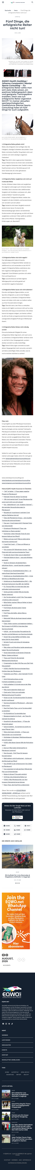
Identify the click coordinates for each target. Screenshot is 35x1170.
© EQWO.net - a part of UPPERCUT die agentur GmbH (17, 1154)
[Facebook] (3, 1024)
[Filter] (3, 955)
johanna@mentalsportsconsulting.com (18, 458)
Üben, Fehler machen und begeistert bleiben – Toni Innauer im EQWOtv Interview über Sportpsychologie (17, 626)
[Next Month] (23, 959)
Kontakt (5, 1055)
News (16, 10)
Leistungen (6, 1040)
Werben (5, 1035)
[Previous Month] (19, 959)
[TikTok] (12, 1024)
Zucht (26, 1074)
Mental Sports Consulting (16, 84)
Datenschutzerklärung (17, 1163)
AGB (20, 1160)
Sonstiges (10, 1074)
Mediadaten (6, 1045)
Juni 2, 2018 (18, 33)
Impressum (27, 1160)
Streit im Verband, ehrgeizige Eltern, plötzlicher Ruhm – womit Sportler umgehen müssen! (16, 565)
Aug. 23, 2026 (15, 1119)
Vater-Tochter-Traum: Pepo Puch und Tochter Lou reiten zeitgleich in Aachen (22, 1139)
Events (4, 1050)
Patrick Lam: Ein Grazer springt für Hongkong (20, 1116)
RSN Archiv (25, 1072)
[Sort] (6, 955)
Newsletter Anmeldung (11, 1060)
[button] (15, 883)
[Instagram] (6, 1024)
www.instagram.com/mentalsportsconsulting (16, 483)
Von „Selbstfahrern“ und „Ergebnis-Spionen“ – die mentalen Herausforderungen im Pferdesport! (17, 507)
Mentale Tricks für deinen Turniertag (15, 496)
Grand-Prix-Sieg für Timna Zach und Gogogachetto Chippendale (21, 1105)
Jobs (7, 1072)
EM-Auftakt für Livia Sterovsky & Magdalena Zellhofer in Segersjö (17, 876)
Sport (17, 872)
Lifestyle (17, 16)
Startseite (8, 10)
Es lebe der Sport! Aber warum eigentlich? (17, 555)
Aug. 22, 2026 (15, 1132)
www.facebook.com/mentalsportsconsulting (16, 480)
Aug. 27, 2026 (17, 880)
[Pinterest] (9, 1024)
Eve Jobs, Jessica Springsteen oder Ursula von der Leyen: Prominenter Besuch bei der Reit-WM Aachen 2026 (22, 1127)
